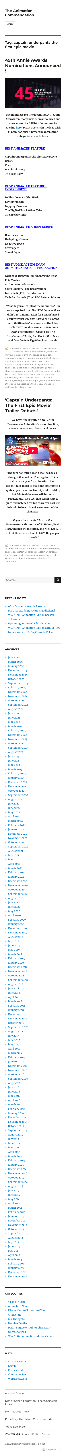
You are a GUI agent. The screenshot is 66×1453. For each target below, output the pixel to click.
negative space (21, 377)
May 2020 (14, 911)
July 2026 (14, 657)
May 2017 (13, 1044)
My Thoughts (16, 1319)
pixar (43, 377)
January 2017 (16, 1061)
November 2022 (18, 786)
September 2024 (18, 704)
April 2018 (14, 997)
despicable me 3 (25, 364)
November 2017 (17, 1018)
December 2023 (17, 734)
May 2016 (14, 1095)
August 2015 (15, 1134)
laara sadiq (23, 374)
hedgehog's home (44, 367)
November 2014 (17, 1173)
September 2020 (18, 893)
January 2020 (16, 923)
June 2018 (14, 992)
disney (37, 364)
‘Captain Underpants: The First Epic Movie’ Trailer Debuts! (28, 405)
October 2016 (16, 1074)
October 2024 (16, 700)
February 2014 (16, 1211)
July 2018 (13, 988)
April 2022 (14, 816)
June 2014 (14, 1194)
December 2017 (17, 1014)
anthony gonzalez (33, 355)
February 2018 (16, 1005)
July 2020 (13, 902)
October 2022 (16, 790)
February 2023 (17, 773)
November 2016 (17, 1070)
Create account (17, 1361)
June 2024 (14, 717)
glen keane (28, 367)
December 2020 (17, 880)
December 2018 (17, 966)
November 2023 (17, 739)
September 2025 (18, 683)
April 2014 (14, 1203)
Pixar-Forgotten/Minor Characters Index (29, 1419)
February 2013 (16, 1263)
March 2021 (15, 868)
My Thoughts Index (17, 1411)
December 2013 (17, 1220)
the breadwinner (39, 384)
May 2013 (13, 1250)
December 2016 (17, 1065)
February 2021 (16, 872)
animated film (39, 351)
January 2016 (16, 1113)
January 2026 (16, 666)
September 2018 (18, 979)
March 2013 (15, 1259)
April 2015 (14, 1151)
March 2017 (15, 1052)
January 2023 (16, 777)
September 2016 (18, 1078)
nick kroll (35, 377)
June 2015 (14, 1143)
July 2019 (13, 941)
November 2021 (17, 837)
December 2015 (17, 1117)
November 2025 (18, 674)
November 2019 (17, 932)
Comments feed (17, 1374)
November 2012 (17, 1276)
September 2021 (18, 846)
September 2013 (18, 1233)
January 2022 (16, 829)
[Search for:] (29, 579)
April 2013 (14, 1254)
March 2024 (15, 726)
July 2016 (13, 1087)
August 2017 (15, 1031)
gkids (19, 367)
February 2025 (17, 687)
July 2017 (13, 1035)
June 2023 (14, 760)
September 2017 (18, 1027)
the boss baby (23, 384)
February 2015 (16, 1160)
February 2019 (16, 958)
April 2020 (14, 915)
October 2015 (16, 1126)
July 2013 (13, 1242)
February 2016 (16, 1108)
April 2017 (14, 1048)
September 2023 (18, 747)
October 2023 (16, 743)
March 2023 (15, 769)
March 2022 (15, 820)
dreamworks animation (37, 555)
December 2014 (17, 1169)
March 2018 (15, 1001)
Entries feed (15, 1370)
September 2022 (18, 795)
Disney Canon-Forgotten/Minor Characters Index (31, 1402)
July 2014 (13, 1190)
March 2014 (15, 1207)
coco (41, 361)
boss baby (48, 355)
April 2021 (14, 863)
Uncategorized (17, 1331)
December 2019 (17, 928)
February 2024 (17, 730)
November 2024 (18, 696)
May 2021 (14, 859)
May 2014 (14, 1199)
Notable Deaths (17, 1323)
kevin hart (10, 558)
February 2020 (17, 919)
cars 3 (20, 361)
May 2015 (14, 1147)
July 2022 (13, 803)
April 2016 (14, 1100)
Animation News (20, 351)
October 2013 (16, 1229)
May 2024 (14, 721)
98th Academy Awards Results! (27, 606)
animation (17, 355)
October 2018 (16, 975)
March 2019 (15, 954)
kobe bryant (11, 374)
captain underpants (15, 358)
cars (14, 361)
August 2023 (15, 752)
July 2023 (13, 756)
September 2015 (18, 1130)
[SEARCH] (57, 580)
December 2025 (17, 670)
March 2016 (15, 1104)
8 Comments (25, 387)
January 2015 (16, 1164)
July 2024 (13, 713)
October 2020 (16, 889)
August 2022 (15, 799)
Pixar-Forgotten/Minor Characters (29, 1327)
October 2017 (16, 1022)
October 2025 (16, 678)
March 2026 (15, 661)
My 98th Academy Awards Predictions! (31, 610)
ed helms (54, 555)
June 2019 (14, 945)
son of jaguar (32, 380)
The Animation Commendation (19, 13)
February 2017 (16, 1057)
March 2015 (15, 1156)
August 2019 (15, 936)
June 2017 (14, 1040)
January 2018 (16, 1009)
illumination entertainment (19, 371)
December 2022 (17, 782)
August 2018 (15, 984)
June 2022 (14, 807)
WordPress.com (17, 1378)
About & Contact (15, 1393)
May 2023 (14, 764)
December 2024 (17, 691)
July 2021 (13, 855)
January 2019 (16, 962)
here (19, 127)
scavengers (19, 380)
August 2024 (15, 709)
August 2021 (15, 850)
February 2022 (17, 825)
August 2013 (15, 1237)
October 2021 (16, 842)
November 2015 (17, 1121)
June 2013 (14, 1246)
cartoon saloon (31, 361)
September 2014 (18, 1181)
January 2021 (16, 876)
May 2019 (14, 949)
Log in (12, 1365)
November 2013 (17, 1224)
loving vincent (37, 374)
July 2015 (13, 1138)
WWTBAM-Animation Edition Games (31, 1336)
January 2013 (16, 1267)
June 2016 (14, 1091)
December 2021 (17, 833)
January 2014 (16, 1216)
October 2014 (16, 1177)
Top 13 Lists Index (15, 1426)
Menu (10, 24)
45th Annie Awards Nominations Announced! (33, 66)
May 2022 (14, 812)
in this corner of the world (46, 371)
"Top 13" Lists (16, 1301)
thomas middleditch (36, 558)
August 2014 (15, 1186)
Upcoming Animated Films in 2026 (29, 623)
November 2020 (18, 885)
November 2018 (17, 971)
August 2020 (15, 898)
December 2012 (17, 1272)
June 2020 (14, 906)
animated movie (51, 548)
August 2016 (15, 1083)
